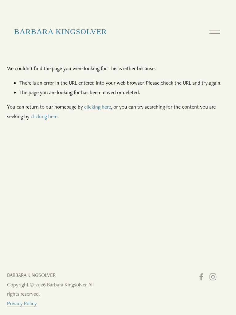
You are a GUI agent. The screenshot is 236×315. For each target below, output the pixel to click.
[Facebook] (201, 277)
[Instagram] (213, 277)
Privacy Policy (22, 303)
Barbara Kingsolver (60, 31)
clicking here (97, 106)
